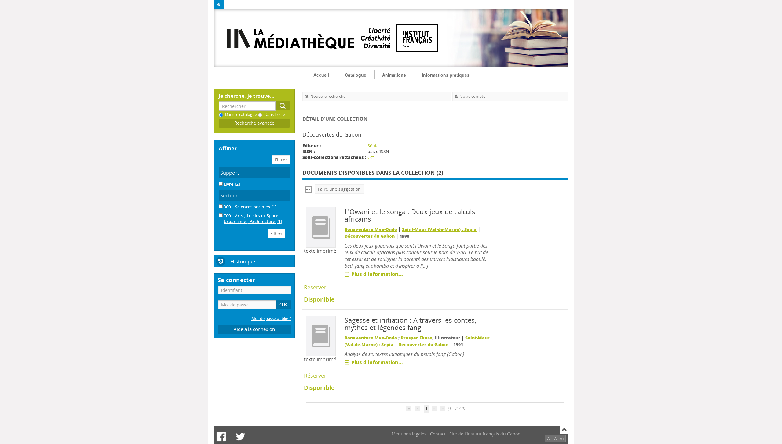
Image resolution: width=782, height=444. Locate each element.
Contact (438, 434)
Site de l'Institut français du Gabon (485, 434)
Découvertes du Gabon (370, 236)
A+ (562, 439)
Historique (242, 261)
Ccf (370, 157)
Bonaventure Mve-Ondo (371, 229)
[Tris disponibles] (308, 189)
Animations (394, 75)
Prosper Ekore (416, 338)
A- (549, 439)
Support (229, 172)
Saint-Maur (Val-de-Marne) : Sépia (439, 229)
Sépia (373, 146)
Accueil (321, 75)
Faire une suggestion (339, 189)
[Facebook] (221, 436)
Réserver (315, 287)
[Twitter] (240, 436)
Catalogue (355, 75)
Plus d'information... (377, 274)
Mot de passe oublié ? (271, 318)
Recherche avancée (254, 123)
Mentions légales (409, 434)
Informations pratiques (446, 75)
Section (228, 195)
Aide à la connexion (254, 329)
